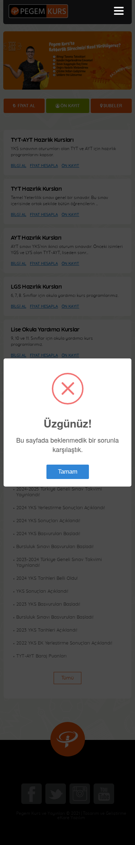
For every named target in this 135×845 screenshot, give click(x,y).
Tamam (67, 471)
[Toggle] (119, 11)
